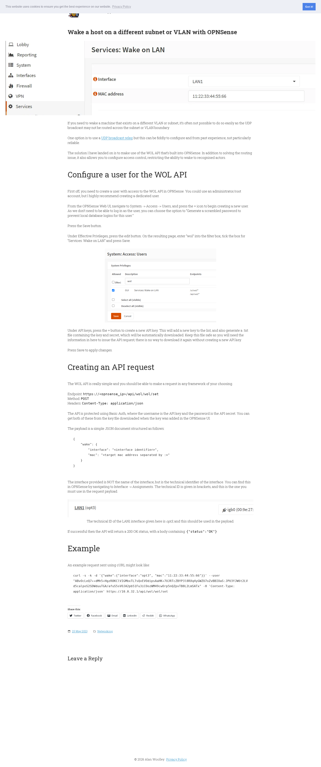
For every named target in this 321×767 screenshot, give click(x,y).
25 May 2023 (79, 631)
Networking (105, 631)
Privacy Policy (176, 759)
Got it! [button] (309, 6)
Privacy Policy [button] (121, 6)
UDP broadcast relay (116, 138)
